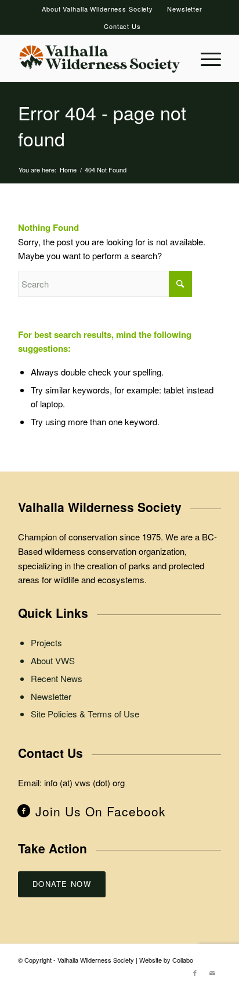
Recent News (56, 678)
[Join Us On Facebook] (23, 809)
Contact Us (122, 26)
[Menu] (205, 58)
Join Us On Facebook (100, 811)
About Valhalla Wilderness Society (97, 8)
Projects (46, 642)
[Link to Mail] (212, 972)
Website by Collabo (166, 959)
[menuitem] (98, 9)
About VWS (53, 660)
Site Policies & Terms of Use (85, 714)
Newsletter (184, 8)
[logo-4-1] (99, 58)
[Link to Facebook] (195, 972)
